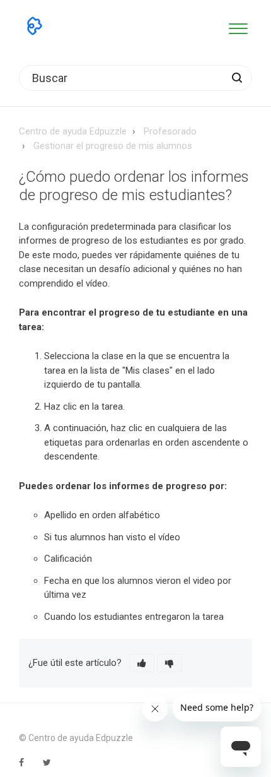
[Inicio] (34, 26)
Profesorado (170, 131)
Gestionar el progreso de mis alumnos (112, 145)
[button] (238, 26)
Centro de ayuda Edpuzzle (73, 131)
